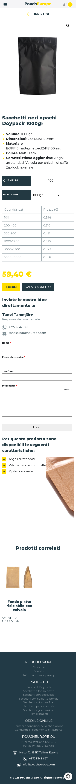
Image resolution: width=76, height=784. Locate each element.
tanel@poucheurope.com (27, 333)
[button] (68, 25)
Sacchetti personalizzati (39, 706)
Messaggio (9, 385)
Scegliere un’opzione (11, 620)
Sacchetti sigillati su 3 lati (38, 702)
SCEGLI (11, 287)
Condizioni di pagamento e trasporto (39, 729)
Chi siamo (39, 667)
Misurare (10, 194)
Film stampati (39, 713)
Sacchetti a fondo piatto (38, 691)
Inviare (37, 427)
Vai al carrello (38, 287)
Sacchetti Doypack (39, 687)
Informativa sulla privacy (38, 675)
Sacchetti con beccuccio (38, 694)
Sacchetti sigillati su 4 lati (38, 710)
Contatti (39, 671)
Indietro (41, 14)
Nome (6, 342)
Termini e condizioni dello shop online (38, 726)
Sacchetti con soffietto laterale (38, 698)
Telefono (7, 371)
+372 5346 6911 (19, 327)
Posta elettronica (13, 357)
